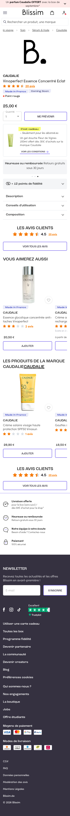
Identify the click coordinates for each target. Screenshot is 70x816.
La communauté (14, 654)
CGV (5, 761)
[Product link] (27, 297)
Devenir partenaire (17, 646)
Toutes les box (13, 631)
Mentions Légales (13, 789)
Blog (6, 669)
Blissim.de (9, 796)
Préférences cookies (18, 677)
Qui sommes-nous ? (17, 686)
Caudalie (11, 76)
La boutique (11, 701)
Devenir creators (15, 662)
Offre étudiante (14, 717)
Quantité (10, 111)
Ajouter (27, 346)
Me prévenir (45, 116)
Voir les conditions (33, 152)
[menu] (5, 12)
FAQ (5, 768)
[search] (4, 21)
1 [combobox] (6, 116)
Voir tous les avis (35, 246)
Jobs (6, 709)
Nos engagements (16, 694)
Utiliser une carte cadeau (21, 623)
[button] (35, 3)
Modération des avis (15, 782)
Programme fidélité (17, 639)
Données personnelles (16, 775)
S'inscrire (55, 590)
